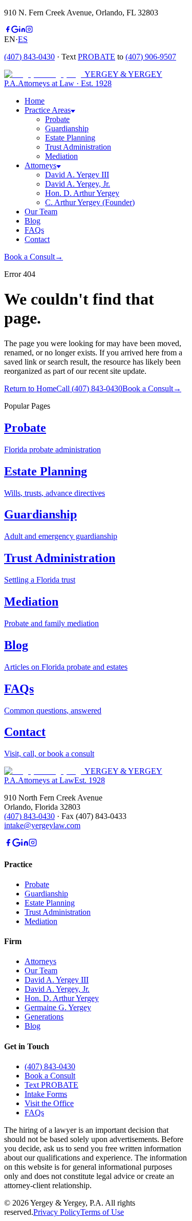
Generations (44, 1016)
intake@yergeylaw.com (42, 825)
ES (23, 39)
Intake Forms (46, 1094)
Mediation (61, 156)
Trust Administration (78, 147)
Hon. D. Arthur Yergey (82, 193)
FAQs (34, 1112)
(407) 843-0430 (29, 56)
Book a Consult (33, 256)
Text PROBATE (51, 1084)
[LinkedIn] (22, 30)
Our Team (41, 970)
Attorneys (40, 961)
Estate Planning (70, 137)
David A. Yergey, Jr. (77, 183)
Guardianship (67, 128)
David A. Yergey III (77, 174)
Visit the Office (49, 1103)
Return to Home (30, 388)
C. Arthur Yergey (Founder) (90, 202)
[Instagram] (29, 30)
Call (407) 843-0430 (89, 388)
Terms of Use (102, 1212)
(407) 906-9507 (150, 56)
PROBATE (96, 56)
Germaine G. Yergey (58, 1007)
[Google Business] (14, 30)
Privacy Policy (56, 1212)
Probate (57, 119)
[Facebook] (7, 30)
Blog (32, 1026)
